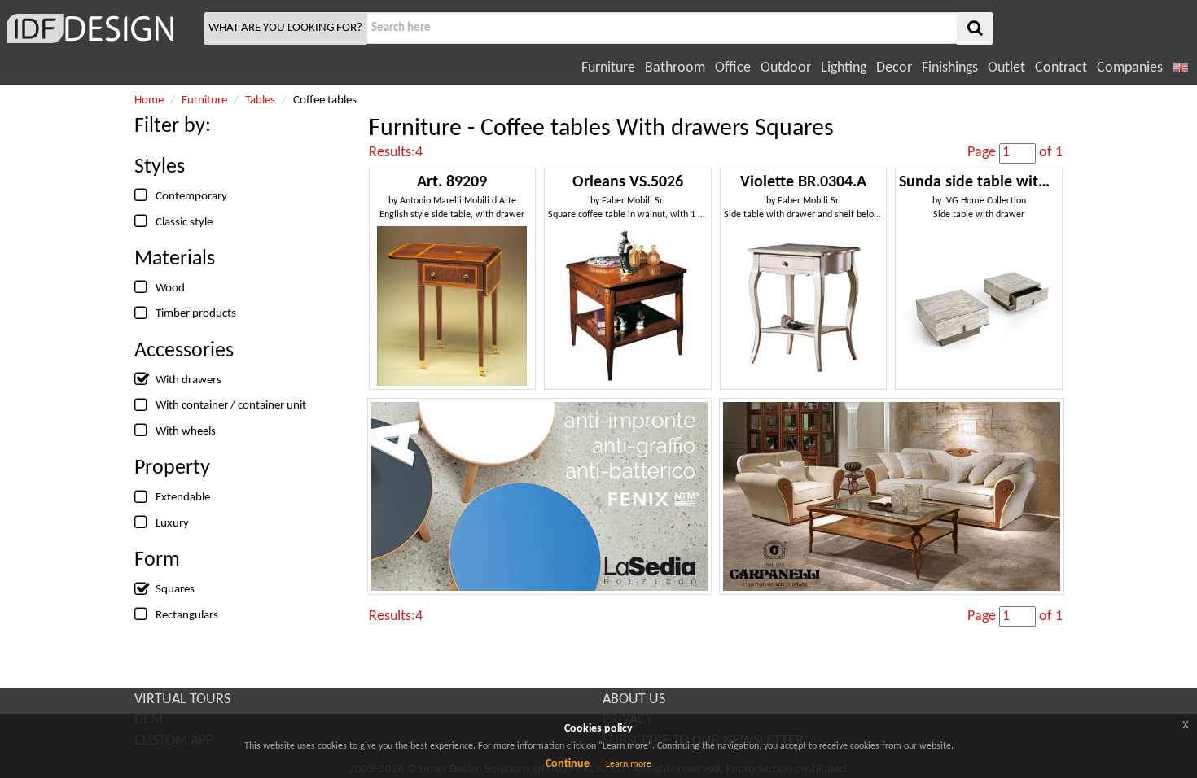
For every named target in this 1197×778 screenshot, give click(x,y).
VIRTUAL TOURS (182, 699)
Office (733, 68)
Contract (1061, 68)
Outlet (1006, 68)
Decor (894, 68)
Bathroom (675, 68)
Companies (1130, 68)
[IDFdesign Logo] (100, 28)
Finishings (950, 68)
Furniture (608, 68)
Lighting (843, 68)
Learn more (628, 764)
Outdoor (786, 68)
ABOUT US (634, 699)
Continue (568, 764)
